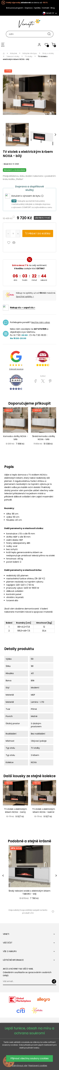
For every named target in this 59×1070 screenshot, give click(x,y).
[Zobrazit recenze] (43, 359)
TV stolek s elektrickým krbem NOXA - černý (15, 810)
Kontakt (45, 8)
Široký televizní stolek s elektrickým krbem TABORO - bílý (29, 892)
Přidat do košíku (39, 233)
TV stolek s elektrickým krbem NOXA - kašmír (43, 810)
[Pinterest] (50, 381)
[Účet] (39, 44)
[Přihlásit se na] (54, 981)
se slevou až (27, 2)
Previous (3, 135)
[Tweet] (43, 381)
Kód (6, 164)
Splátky (37, 8)
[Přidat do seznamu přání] (9, 242)
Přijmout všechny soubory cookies (29, 1058)
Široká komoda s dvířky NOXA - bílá (43, 438)
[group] (29, 875)
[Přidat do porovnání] (15, 242)
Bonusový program (14, 8)
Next (55, 135)
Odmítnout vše (19, 1065)
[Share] (35, 381)
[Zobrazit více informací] (42, 196)
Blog (53, 8)
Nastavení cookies (38, 1065)
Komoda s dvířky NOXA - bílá (15, 438)
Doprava (29, 8)
